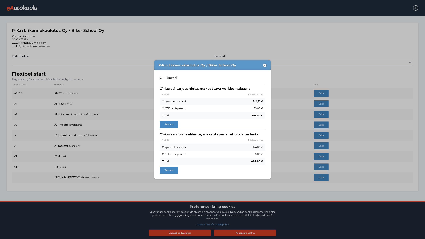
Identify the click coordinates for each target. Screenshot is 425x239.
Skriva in (168, 124)
